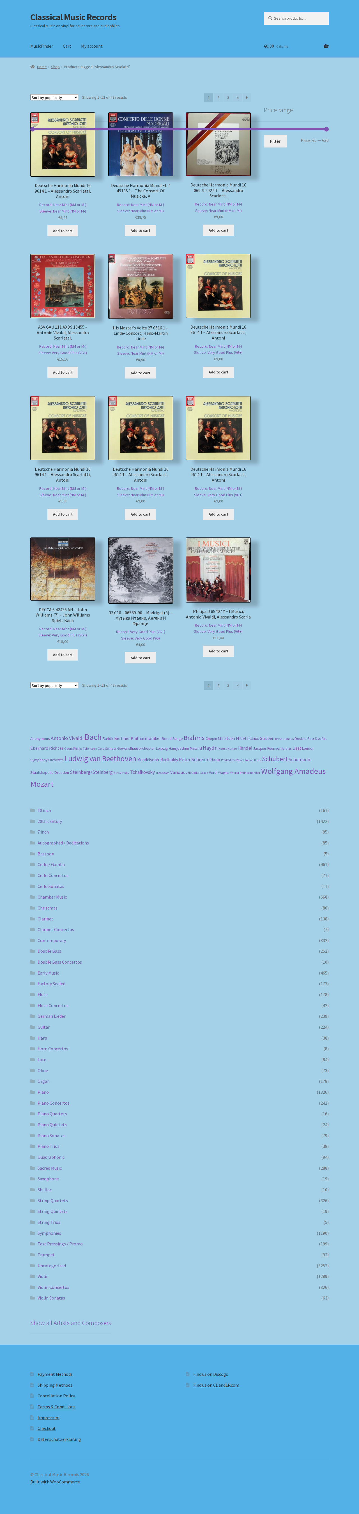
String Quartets (53, 1200)
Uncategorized (52, 1265)
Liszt (297, 748)
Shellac (45, 1189)
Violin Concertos (53, 1287)
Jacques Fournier (266, 748)
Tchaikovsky (142, 772)
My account (92, 46)
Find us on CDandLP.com (216, 1385)
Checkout (47, 1428)
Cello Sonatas (51, 886)
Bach (93, 737)
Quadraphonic (51, 1157)
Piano (214, 759)
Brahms (194, 738)
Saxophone (48, 1178)
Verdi (213, 772)
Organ (44, 1081)
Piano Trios (48, 1146)
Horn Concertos (53, 1048)
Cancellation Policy (56, 1395)
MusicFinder (41, 46)
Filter (275, 141)
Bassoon (46, 854)
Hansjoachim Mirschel (185, 748)
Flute (43, 994)
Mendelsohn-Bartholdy (157, 759)
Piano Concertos (54, 1103)
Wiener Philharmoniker (245, 773)
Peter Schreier (193, 759)
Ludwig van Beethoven (100, 758)
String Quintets (53, 1211)
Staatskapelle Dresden (49, 772)
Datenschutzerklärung (59, 1439)
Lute (42, 1059)
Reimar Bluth (253, 760)
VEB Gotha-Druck (197, 773)
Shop (55, 66)
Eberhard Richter (46, 748)
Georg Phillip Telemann (80, 749)
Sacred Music (50, 1168)
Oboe (43, 1070)
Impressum (48, 1417)
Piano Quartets (52, 1113)
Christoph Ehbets (233, 738)
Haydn (210, 747)
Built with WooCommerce (55, 1482)
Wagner (223, 772)
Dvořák (321, 738)
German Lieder (52, 1016)
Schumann (299, 759)
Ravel (240, 760)
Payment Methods (55, 1374)
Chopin (211, 738)
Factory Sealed (51, 983)
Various (177, 772)
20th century (50, 821)
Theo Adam (162, 773)
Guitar (44, 1027)
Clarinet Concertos (56, 929)
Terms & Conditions (56, 1406)
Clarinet (45, 919)
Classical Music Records (73, 17)
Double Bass (304, 738)
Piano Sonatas (51, 1135)
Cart (67, 46)
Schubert (275, 759)
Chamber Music (52, 897)
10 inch (44, 810)
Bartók (108, 738)
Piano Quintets (52, 1124)
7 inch (43, 832)
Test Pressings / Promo (60, 1244)
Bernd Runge (172, 738)
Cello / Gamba (51, 864)
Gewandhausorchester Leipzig (142, 748)
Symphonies (49, 1233)
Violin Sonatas (51, 1298)
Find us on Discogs (210, 1374)
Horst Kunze (227, 748)
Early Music (48, 973)
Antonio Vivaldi (67, 738)
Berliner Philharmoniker (137, 738)
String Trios (49, 1222)
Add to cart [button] (63, 230)
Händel (245, 748)
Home (42, 66)
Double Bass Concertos (60, 962)
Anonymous (40, 738)
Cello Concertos (53, 875)
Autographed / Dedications (63, 843)
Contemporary (52, 940)
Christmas (47, 908)
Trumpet (46, 1254)
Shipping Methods (55, 1385)
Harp (42, 1038)
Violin (43, 1276)
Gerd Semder (107, 748)
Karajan (286, 749)
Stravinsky (121, 772)
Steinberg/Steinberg (91, 772)
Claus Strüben (261, 738)
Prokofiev (228, 760)
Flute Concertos (53, 1005)
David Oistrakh (284, 739)
